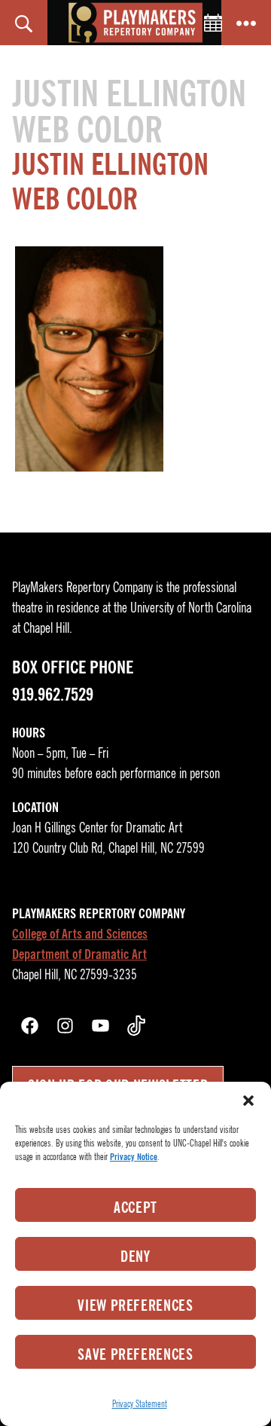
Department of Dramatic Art (79, 954)
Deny (135, 1256)
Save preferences (135, 1354)
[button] (248, 1100)
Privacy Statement (139, 1403)
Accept (135, 1207)
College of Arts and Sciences (80, 934)
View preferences (135, 1305)
